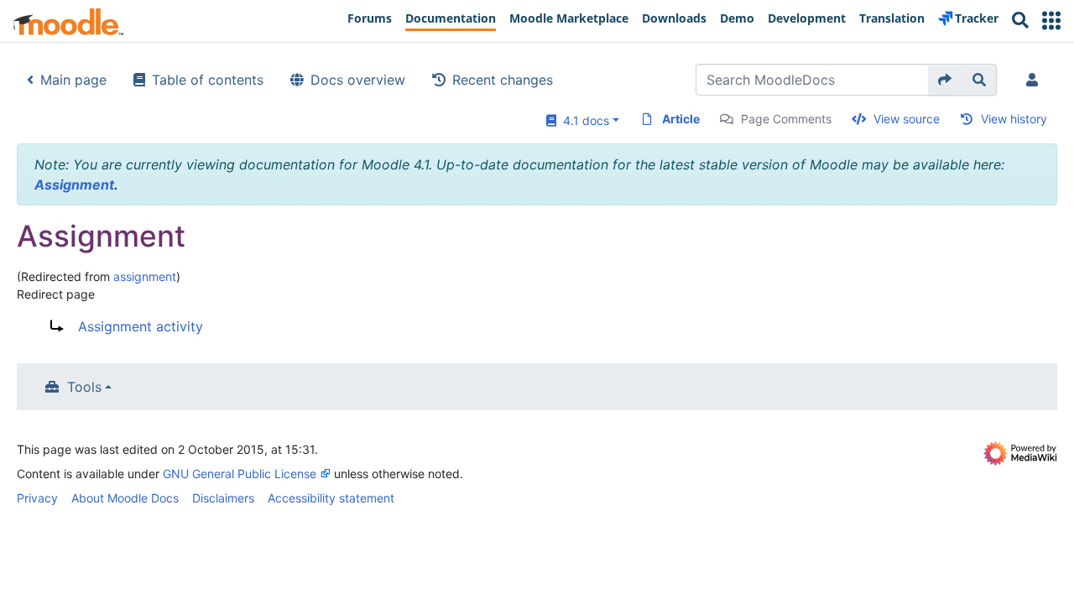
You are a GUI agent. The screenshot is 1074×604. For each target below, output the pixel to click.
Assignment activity (140, 326)
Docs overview (357, 79)
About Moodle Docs (125, 498)
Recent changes (502, 79)
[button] (1051, 20)
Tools (84, 386)
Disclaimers (223, 498)
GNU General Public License (239, 473)
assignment (144, 276)
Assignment (74, 184)
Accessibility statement (331, 498)
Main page (73, 79)
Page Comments (786, 119)
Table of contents (207, 79)
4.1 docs (582, 120)
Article (681, 119)
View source (906, 119)
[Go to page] (945, 80)
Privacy (37, 498)
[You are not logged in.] (1035, 79)
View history (1014, 119)
